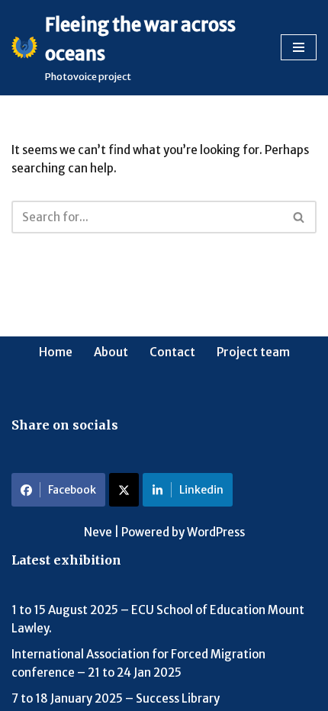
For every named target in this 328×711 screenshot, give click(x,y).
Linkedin (201, 490)
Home (55, 352)
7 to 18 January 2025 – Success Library (115, 698)
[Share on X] (124, 490)
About (111, 352)
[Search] (299, 217)
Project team (253, 352)
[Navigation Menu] (299, 47)
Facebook (72, 490)
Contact (172, 352)
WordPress (216, 532)
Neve (98, 532)
